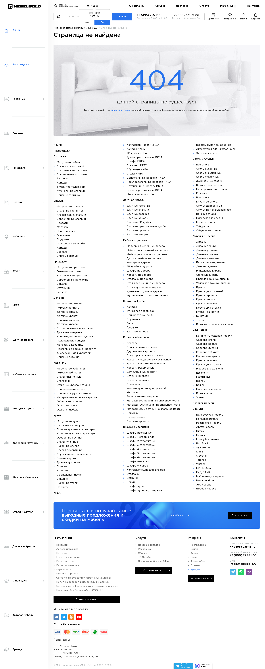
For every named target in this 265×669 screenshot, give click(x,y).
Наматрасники (66, 231)
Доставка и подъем (149, 545)
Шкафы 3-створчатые (141, 445)
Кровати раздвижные (140, 368)
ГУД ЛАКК (203, 472)
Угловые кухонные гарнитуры (76, 434)
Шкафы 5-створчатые (141, 453)
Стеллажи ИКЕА (137, 165)
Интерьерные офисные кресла (77, 397)
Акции (194, 553)
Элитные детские (68, 357)
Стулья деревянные (70, 450)
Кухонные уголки (68, 483)
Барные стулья (66, 458)
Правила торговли (67, 574)
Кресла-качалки (206, 304)
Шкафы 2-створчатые (141, 441)
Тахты (200, 320)
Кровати (62, 223)
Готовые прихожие (69, 271)
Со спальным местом (70, 475)
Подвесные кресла (208, 356)
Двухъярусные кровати (142, 372)
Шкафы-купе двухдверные (144, 490)
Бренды (93, 28)
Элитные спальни (68, 256)
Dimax (200, 431)
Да (102, 22)
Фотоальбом (197, 561)
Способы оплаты (67, 624)
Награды (61, 553)
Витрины (62, 179)
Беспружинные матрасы (142, 396)
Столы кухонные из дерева (144, 287)
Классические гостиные (72, 170)
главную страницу (121, 110)
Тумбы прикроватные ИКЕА (145, 157)
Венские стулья (206, 214)
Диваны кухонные (68, 462)
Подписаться (240, 515)
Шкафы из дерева (138, 271)
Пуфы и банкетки (207, 312)
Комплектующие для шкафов (146, 470)
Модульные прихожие (71, 267)
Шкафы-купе (135, 486)
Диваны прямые (206, 246)
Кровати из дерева (139, 275)
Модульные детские (70, 304)
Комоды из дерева (138, 262)
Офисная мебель (67, 410)
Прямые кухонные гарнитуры (76, 429)
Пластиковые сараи (208, 389)
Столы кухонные (67, 442)
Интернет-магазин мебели (69, 28)
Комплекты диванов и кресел (215, 324)
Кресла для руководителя (74, 393)
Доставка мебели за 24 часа (155, 561)
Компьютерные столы (210, 185)
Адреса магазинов (67, 549)
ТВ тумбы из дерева (139, 267)
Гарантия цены (65, 561)
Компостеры (204, 393)
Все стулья (203, 198)
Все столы (202, 165)
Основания (64, 235)
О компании (136, 6)
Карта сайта (63, 570)
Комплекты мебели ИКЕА (143, 145)
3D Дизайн (144, 557)
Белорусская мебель (209, 415)
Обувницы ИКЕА (137, 170)
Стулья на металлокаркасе (74, 454)
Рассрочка (144, 549)
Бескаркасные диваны (210, 262)
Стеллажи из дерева (140, 279)
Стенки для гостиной (70, 166)
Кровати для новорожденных (76, 336)
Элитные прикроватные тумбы (146, 226)
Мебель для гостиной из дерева (147, 250)
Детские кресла (67, 324)
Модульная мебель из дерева (146, 246)
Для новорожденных (70, 332)
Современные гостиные (72, 174)
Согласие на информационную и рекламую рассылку (88, 586)
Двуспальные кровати (141, 351)
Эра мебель (203, 485)
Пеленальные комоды (71, 341)
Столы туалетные (207, 177)
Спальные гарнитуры (70, 211)
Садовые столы (206, 340)
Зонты (200, 397)
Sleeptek (201, 456)
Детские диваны (67, 312)
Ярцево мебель (206, 489)
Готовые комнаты (68, 308)
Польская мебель (207, 419)
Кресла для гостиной (209, 291)
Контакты (253, 6)
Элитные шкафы (137, 235)
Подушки (63, 239)
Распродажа (198, 545)
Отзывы (195, 565)
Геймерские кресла (69, 402)
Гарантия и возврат (68, 557)
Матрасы (62, 227)
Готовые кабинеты (69, 373)
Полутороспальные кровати (145, 355)
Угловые (62, 471)
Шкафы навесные (138, 462)
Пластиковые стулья (209, 218)
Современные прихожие (72, 280)
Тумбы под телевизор (71, 187)
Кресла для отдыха (208, 308)
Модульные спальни (70, 207)
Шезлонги (202, 373)
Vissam (200, 464)
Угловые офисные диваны (213, 283)
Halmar (200, 435)
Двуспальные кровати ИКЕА (145, 186)
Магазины (228, 6)
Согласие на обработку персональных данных (84, 578)
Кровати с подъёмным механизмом (149, 360)
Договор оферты (86, 599)
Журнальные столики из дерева (147, 295)
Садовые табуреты (208, 352)
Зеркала (62, 252)
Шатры (200, 381)
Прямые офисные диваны (212, 279)
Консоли (201, 193)
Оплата (204, 6)
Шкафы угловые (137, 466)
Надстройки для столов (211, 189)
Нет (87, 22)
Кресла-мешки (205, 299)
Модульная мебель (69, 162)
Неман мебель (205, 481)
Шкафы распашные (139, 433)
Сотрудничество (152, 570)
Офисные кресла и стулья (73, 385)
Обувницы (63, 288)
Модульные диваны (208, 271)
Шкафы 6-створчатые (141, 457)
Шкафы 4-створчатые (141, 449)
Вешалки (62, 284)
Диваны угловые (207, 250)
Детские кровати (68, 316)
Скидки (160, 6)
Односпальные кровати (142, 347)
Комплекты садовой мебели (214, 336)
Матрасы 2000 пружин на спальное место (154, 409)
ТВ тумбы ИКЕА (137, 153)
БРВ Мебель (204, 468)
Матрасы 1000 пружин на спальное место (153, 405)
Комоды (62, 183)
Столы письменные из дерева (146, 283)
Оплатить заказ (200, 579)
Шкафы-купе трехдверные (213, 145)
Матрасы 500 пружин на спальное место (153, 401)
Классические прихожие (72, 276)
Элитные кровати (138, 230)
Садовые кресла (206, 344)
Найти (122, 17)
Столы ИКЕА (135, 174)
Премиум (62, 487)
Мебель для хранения (210, 369)
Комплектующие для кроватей (147, 388)
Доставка (182, 6)
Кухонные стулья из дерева (144, 291)
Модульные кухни (68, 421)
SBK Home (203, 448)
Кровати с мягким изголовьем (146, 364)
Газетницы (203, 377)
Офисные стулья (67, 406)
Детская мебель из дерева (144, 258)
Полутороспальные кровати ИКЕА (149, 182)
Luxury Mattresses (207, 439)
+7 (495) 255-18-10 (150, 15)
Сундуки (132, 327)
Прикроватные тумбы (71, 244)
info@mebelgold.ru (243, 564)
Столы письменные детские (75, 328)
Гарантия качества (67, 565)
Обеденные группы (69, 438)
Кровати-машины (68, 320)
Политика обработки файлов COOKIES (79, 590)
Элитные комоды (137, 218)
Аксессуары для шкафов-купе (216, 149)
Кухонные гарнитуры (70, 425)
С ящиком (63, 479)
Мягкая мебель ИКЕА (140, 194)
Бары (130, 323)
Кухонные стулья (68, 446)
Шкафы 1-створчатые (140, 437)
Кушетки (202, 316)
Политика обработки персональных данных (82, 582)
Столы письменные (69, 377)
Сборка (142, 553)
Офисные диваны (207, 275)
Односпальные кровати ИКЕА (146, 178)
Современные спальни (71, 219)
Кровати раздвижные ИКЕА (145, 190)
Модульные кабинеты (71, 369)
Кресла (200, 287)
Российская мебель (208, 423)
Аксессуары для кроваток (74, 353)
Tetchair (201, 460)
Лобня (94, 6)
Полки (131, 482)
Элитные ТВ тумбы (139, 222)
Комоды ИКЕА (136, 149)
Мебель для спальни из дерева (147, 254)
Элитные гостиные (69, 195)
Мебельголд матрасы (210, 476)
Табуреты (202, 226)
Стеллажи (63, 381)
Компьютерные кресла (71, 389)
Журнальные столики (71, 191)
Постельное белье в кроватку (76, 349)
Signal (200, 452)
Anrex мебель (205, 427)
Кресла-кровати (206, 295)
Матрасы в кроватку (70, 345)
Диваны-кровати (207, 254)
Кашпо (200, 385)
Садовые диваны (207, 348)
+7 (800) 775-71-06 (185, 15)
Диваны (201, 242)
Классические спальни (71, 215)
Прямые (62, 466)
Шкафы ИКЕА (136, 161)
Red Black (202, 443)
